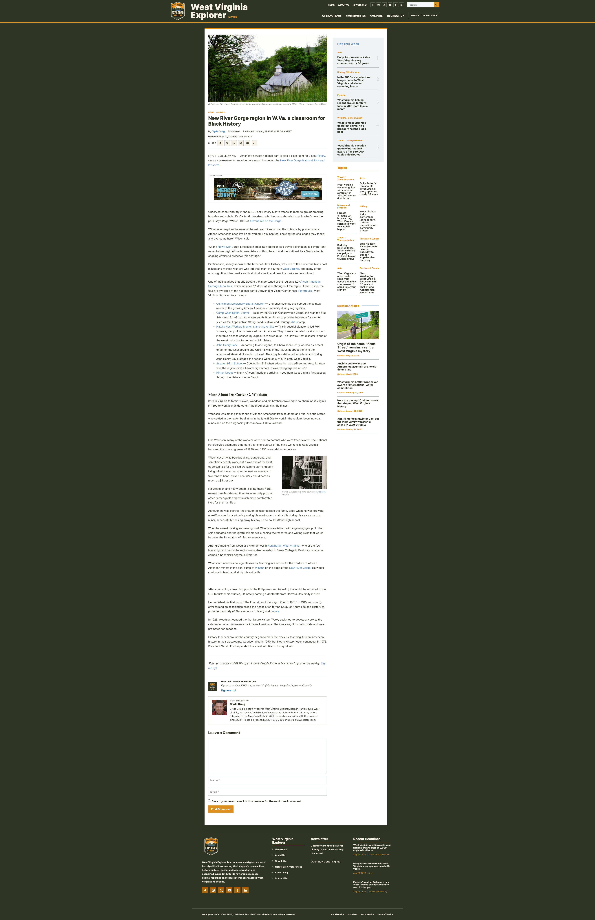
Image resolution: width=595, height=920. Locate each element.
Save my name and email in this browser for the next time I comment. (257, 801)
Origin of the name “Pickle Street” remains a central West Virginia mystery (356, 347)
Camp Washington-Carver (232, 312)
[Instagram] (378, 4)
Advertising (281, 872)
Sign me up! (228, 690)
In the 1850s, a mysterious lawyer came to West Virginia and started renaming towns (353, 82)
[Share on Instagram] (241, 143)
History (320, 155)
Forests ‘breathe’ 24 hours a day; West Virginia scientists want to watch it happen (346, 221)
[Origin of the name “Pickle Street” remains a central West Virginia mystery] (358, 325)
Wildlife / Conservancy (349, 118)
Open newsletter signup (325, 861)
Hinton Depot (224, 372)
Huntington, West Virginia (284, 545)
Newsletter (360, 5)
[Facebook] (372, 4)
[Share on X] (227, 143)
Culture (376, 15)
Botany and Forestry (343, 206)
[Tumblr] (395, 4)
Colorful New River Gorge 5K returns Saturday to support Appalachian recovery (369, 252)
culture (275, 611)
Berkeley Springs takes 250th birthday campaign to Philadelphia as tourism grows (346, 252)
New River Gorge (300, 567)
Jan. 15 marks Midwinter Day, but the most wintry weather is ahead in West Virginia (358, 421)
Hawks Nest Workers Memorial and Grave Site (245, 326)
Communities (356, 15)
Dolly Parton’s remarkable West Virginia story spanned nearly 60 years (353, 60)
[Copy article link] (254, 143)
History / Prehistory (348, 72)
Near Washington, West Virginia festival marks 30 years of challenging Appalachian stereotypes (368, 283)
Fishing (341, 95)
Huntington (320, 492)
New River (224, 246)
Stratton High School (229, 363)
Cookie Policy (337, 914)
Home (331, 5)
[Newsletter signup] (212, 686)
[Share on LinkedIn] (234, 143)
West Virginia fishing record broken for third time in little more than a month (352, 104)
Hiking (363, 206)
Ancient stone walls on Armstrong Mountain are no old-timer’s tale (357, 366)
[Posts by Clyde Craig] (219, 707)
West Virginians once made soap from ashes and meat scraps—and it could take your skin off (346, 281)
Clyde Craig (218, 131)
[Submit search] (436, 4)
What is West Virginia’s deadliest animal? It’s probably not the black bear (351, 127)
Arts (294, 322)
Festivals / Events (369, 239)
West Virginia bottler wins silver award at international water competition (357, 385)
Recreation (396, 15)
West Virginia (291, 268)
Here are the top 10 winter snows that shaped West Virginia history (358, 403)
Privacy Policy (367, 914)
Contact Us (281, 878)
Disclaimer (352, 914)
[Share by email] (247, 143)
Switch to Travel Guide (424, 15)
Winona (259, 567)
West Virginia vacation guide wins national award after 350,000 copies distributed (351, 150)
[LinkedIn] (401, 4)
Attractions (332, 15)
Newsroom (281, 849)
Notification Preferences (288, 866)
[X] (384, 4)
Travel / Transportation (350, 141)
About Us (343, 5)
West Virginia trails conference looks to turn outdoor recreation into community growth (368, 221)
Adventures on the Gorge (265, 221)
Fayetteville (305, 290)
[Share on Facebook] (220, 143)
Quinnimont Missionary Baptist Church (240, 303)
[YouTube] (390, 4)
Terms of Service (385, 914)
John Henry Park (226, 345)
